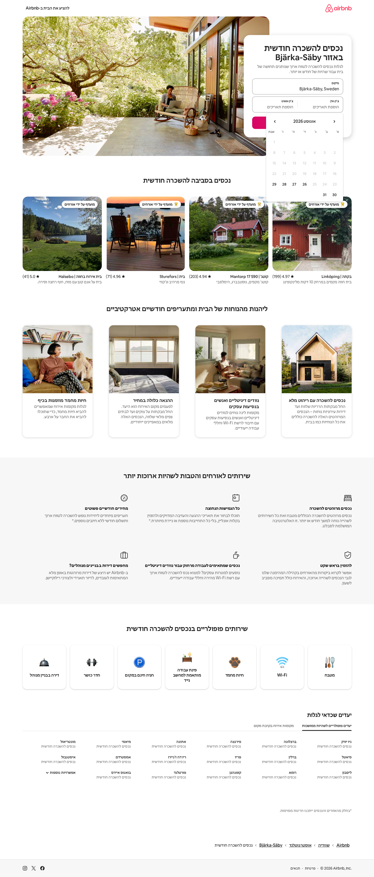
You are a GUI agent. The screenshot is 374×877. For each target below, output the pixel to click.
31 (324, 194)
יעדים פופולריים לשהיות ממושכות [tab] (327, 725)
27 (294, 184)
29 (274, 184)
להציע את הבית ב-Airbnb (47, 8)
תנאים (295, 868)
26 (305, 184)
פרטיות (310, 868)
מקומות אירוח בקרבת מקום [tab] (274, 725)
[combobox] (297, 89)
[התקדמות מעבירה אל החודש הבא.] (275, 121)
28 (284, 184)
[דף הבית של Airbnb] (338, 8)
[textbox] (320, 107)
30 (334, 194)
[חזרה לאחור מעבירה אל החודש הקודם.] (334, 121)
